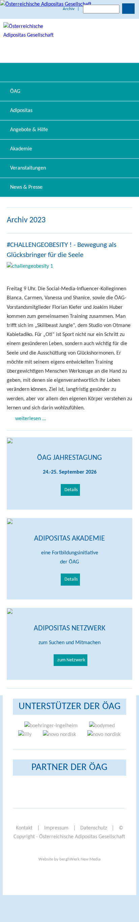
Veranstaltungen (28, 168)
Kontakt (24, 828)
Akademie (21, 149)
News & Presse (26, 187)
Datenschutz (93, 828)
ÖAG (15, 91)
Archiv (69, 9)
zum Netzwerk (71, 660)
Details (71, 489)
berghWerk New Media (80, 859)
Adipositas (21, 110)
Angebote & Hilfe (29, 130)
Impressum (56, 828)
